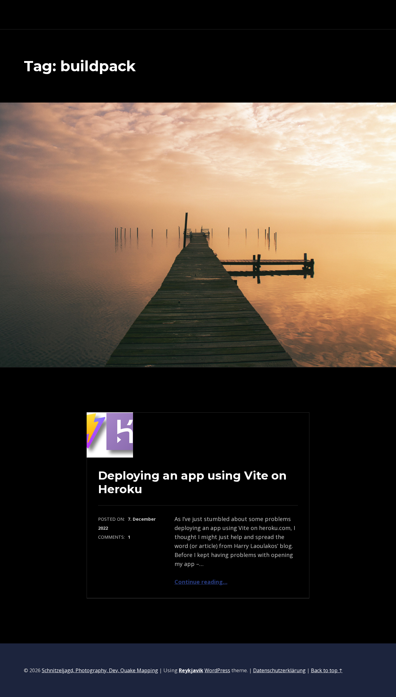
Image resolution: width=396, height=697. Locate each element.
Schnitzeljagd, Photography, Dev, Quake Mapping (100, 670)
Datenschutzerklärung (279, 670)
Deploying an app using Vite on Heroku (192, 482)
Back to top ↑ (326, 670)
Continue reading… (200, 581)
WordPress (217, 670)
